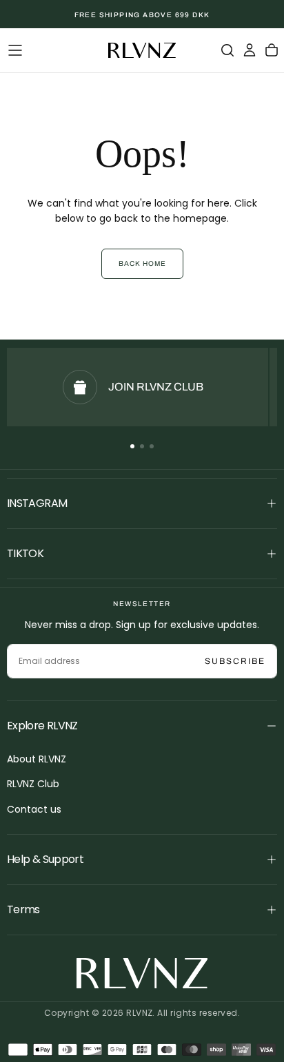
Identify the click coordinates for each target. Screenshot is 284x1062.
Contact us (34, 809)
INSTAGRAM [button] (37, 503)
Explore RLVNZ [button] (42, 725)
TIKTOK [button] (25, 553)
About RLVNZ (36, 759)
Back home (142, 263)
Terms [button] (23, 909)
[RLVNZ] (142, 973)
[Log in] (249, 50)
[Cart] (271, 50)
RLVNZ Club (33, 784)
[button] (15, 50)
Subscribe (235, 661)
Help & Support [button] (45, 859)
